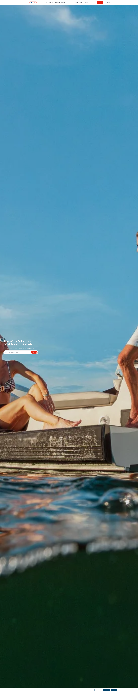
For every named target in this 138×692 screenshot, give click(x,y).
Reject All (106, 690)
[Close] (136, 690)
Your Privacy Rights (98, 690)
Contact (81, 2)
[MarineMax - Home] (32, 2)
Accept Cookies (114, 690)
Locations (76, 2)
